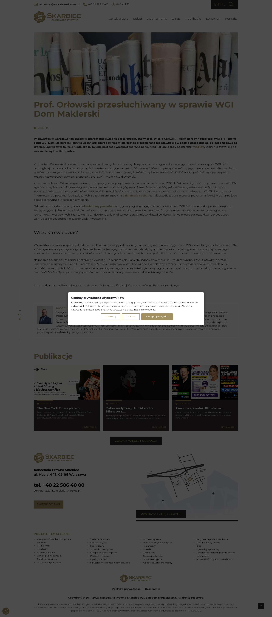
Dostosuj (110, 316)
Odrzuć (131, 316)
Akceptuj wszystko (157, 316)
